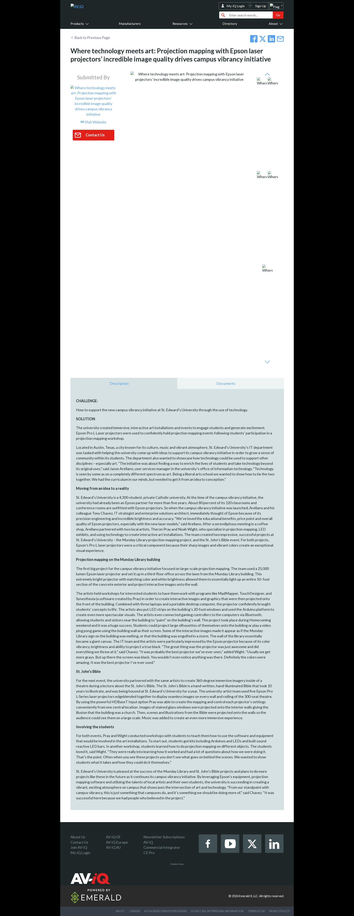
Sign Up (260, 6)
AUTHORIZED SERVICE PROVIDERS (165, 911)
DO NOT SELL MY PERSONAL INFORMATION (217, 911)
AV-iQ (148, 842)
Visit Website (95, 122)
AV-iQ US (113, 837)
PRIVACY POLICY (279, 911)
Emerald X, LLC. (249, 896)
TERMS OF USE (256, 911)
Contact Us (79, 842)
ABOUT (120, 911)
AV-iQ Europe (117, 842)
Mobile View (177, 864)
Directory (229, 23)
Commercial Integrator (161, 847)
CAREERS (134, 911)
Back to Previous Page (92, 37)
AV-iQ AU (113, 847)
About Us (77, 837)
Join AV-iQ (78, 847)
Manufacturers (130, 23)
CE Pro (148, 852)
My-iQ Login (236, 6)
